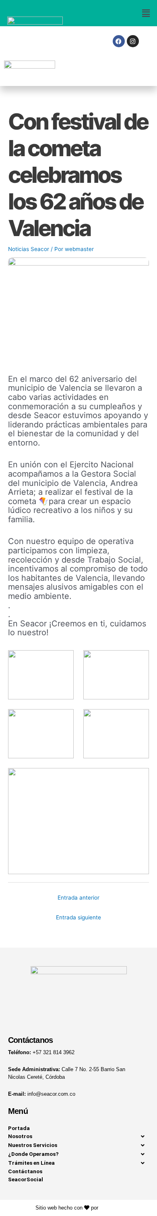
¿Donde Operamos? (33, 1154)
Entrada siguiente (78, 917)
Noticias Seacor (28, 249)
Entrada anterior (78, 897)
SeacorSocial (25, 1179)
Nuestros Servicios (32, 1145)
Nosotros (20, 1136)
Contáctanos (25, 1171)
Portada (19, 1128)
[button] (118, 13)
